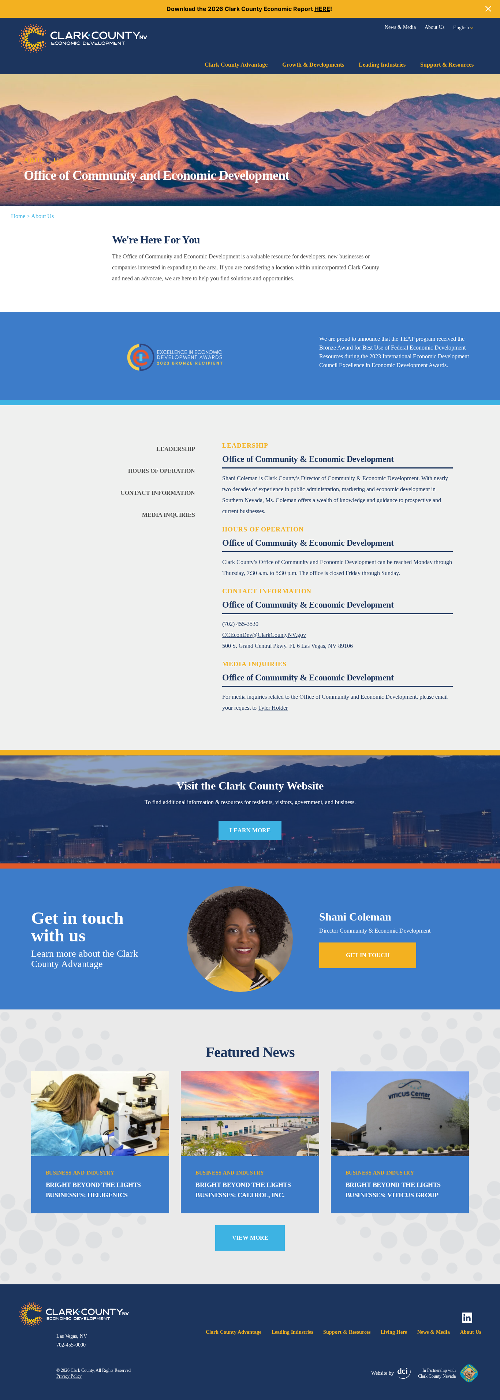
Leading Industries (382, 64)
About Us (434, 27)
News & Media (400, 27)
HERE (322, 8)
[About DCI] (404, 1373)
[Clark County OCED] (83, 38)
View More (250, 1238)
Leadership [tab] (175, 449)
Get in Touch (367, 955)
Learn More (250, 830)
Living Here (394, 1332)
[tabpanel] (351, 478)
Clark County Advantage (236, 64)
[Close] (488, 9)
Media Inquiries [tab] (168, 515)
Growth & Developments (313, 64)
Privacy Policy (69, 1376)
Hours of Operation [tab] (161, 471)
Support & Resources (447, 64)
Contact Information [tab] (157, 493)
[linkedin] (467, 1318)
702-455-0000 (71, 1345)
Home (18, 216)
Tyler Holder (273, 708)
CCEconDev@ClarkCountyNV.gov (264, 635)
